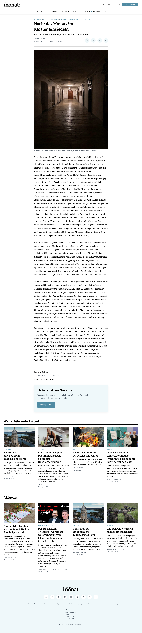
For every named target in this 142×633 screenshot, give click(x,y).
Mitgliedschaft (130, 4)
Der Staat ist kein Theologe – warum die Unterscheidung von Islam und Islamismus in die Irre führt (50, 535)
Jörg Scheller (43, 485)
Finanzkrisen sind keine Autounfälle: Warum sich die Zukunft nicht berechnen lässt (121, 457)
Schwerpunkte (40, 11)
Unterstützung (112, 604)
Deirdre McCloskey (115, 479)
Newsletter (105, 4)
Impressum (49, 604)
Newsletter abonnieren (33, 604)
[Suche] (98, 4)
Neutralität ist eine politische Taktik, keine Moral (15, 455)
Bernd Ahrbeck (10, 558)
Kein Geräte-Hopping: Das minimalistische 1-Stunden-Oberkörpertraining (50, 457)
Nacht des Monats (51, 19)
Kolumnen (65, 11)
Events (87, 11)
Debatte (110, 525)
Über (106, 11)
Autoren (96, 11)
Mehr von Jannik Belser (44, 379)
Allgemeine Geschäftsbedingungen (70, 604)
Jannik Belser (39, 39)
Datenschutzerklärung (95, 604)
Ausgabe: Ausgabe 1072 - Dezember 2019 (77, 19)
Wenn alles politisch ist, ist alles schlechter (85, 454)
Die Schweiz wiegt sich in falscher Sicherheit (120, 530)
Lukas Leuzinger (79, 468)
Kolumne (37, 19)
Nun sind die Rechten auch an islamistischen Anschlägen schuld (17, 529)
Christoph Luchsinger (116, 549)
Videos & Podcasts (45, 525)
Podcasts (76, 11)
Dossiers (53, 11)
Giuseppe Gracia (10, 476)
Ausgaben (116, 4)
